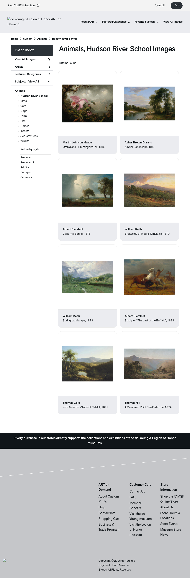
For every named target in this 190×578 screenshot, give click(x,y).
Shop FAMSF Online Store (21, 5)
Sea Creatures (29, 136)
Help (102, 507)
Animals (20, 91)
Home (14, 39)
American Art (28, 162)
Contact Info (107, 513)
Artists (19, 66)
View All (33, 81)
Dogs (23, 111)
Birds (23, 101)
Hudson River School (34, 96)
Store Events (169, 524)
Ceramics (26, 177)
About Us (166, 507)
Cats (23, 106)
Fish (22, 121)
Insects (24, 131)
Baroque (25, 172)
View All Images (173, 22)
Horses (24, 126)
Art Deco (25, 167)
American (26, 157)
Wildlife (24, 141)
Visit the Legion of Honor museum (140, 530)
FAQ (132, 497)
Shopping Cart (109, 519)
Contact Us (137, 491)
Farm (23, 116)
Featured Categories (28, 74)
